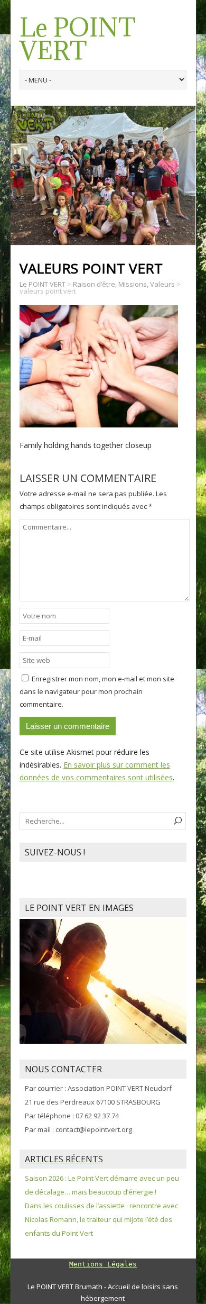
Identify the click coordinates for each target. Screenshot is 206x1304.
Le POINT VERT (78, 39)
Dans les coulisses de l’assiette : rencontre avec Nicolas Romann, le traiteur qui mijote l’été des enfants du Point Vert (101, 1219)
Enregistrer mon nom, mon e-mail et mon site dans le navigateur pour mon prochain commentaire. (97, 691)
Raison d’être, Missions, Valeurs (124, 284)
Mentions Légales (103, 1264)
